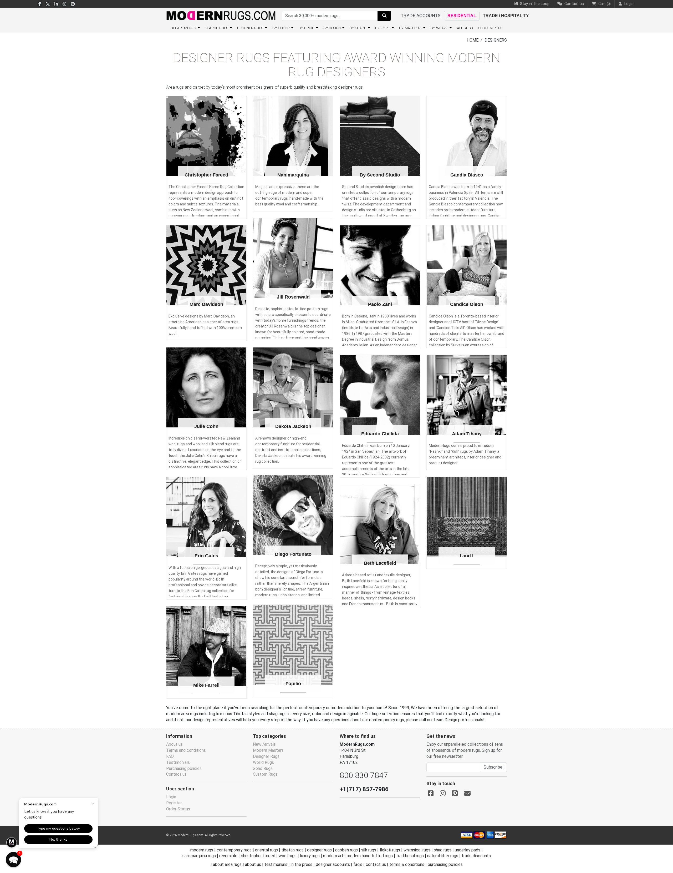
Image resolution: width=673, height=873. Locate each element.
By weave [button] (439, 28)
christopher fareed (258, 855)
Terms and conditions (186, 750)
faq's (357, 864)
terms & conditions (406, 864)
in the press (301, 864)
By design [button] (332, 28)
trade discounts (476, 855)
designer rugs (319, 849)
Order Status (178, 808)
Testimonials (178, 762)
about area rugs (227, 864)
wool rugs (288, 855)
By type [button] (383, 28)
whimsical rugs (417, 849)
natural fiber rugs (442, 855)
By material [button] (410, 28)
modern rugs (201, 849)
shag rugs (442, 849)
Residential (461, 15)
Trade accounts (421, 15)
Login (171, 796)
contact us (376, 864)
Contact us (573, 4)
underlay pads (467, 849)
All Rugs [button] (465, 28)
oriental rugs (266, 849)
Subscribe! (493, 767)
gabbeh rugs (346, 849)
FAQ (170, 756)
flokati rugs (390, 849)
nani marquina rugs (199, 855)
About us (174, 744)
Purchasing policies (184, 768)
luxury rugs (310, 855)
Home (472, 40)
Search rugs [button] (217, 28)
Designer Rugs (266, 756)
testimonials (275, 864)
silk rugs (368, 849)
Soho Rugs (263, 768)
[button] (13, 859)
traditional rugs (410, 855)
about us (253, 864)
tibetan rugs (292, 849)
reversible (228, 855)
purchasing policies (445, 864)
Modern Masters (268, 750)
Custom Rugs (490, 28)
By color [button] (281, 28)
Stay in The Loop (534, 4)
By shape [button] (358, 28)
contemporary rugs (234, 849)
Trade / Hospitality (506, 15)
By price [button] (307, 28)
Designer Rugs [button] (250, 28)
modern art (333, 855)
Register (174, 802)
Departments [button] (184, 28)
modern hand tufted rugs (370, 855)
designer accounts (333, 864)
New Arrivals (264, 744)
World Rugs (263, 762)
